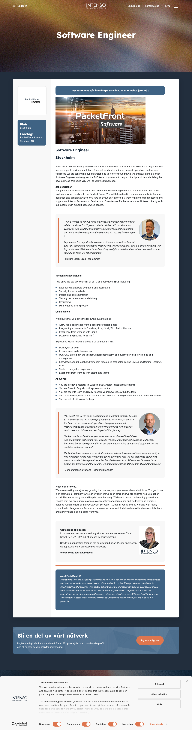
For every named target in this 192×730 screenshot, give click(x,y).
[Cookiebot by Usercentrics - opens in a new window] (19, 724)
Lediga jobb (134, 5)
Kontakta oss (152, 5)
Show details (156, 724)
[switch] (86, 724)
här (146, 90)
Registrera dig (148, 640)
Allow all (159, 684)
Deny (159, 704)
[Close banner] (187, 681)
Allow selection (159, 694)
